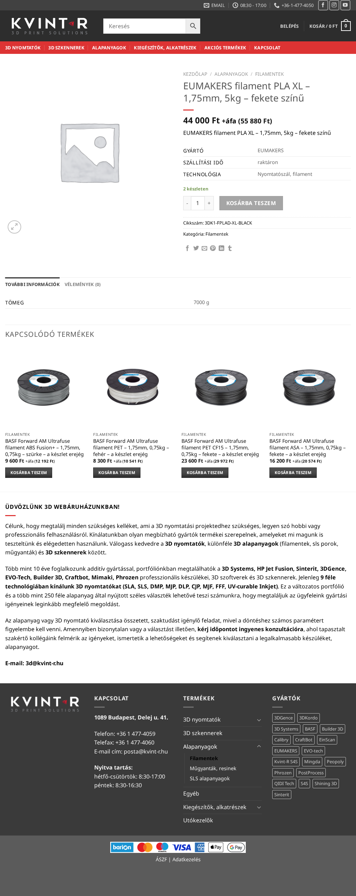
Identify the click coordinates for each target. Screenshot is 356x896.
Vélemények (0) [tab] (83, 284)
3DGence (283, 718)
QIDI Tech (284, 783)
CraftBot (304, 739)
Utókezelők (198, 820)
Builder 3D (332, 729)
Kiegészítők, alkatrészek (165, 47)
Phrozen (283, 772)
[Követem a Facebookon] (323, 5)
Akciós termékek (225, 47)
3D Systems (286, 729)
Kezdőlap (195, 74)
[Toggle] (259, 720)
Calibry (281, 739)
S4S (304, 783)
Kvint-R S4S (286, 761)
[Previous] (5, 419)
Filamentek (269, 74)
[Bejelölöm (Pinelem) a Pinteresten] (213, 248)
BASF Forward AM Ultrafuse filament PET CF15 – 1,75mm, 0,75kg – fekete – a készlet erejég (220, 447)
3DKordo (308, 718)
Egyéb (191, 793)
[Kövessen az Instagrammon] (334, 5)
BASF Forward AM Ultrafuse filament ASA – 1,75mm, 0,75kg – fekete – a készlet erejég (307, 447)
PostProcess (311, 772)
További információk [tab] (32, 284)
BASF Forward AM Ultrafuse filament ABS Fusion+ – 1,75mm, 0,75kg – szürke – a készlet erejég (44, 447)
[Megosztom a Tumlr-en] (230, 248)
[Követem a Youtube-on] (345, 5)
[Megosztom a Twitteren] (196, 248)
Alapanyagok (109, 47)
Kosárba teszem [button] (28, 472)
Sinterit (281, 794)
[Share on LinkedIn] (221, 248)
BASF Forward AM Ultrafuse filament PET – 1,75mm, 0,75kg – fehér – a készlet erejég (131, 447)
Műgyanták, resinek (213, 768)
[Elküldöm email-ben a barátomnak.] (204, 248)
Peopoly (335, 761)
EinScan (327, 739)
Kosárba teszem (251, 203)
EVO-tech (313, 751)
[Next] (350, 419)
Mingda (312, 761)
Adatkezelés (186, 859)
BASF (310, 729)
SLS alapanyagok (210, 778)
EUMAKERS (285, 751)
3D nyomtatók (23, 47)
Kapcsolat (267, 47)
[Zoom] (14, 227)
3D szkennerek (66, 47)
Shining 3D (326, 783)
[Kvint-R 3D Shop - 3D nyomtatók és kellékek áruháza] (49, 26)
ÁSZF (161, 859)
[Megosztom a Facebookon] (187, 248)
